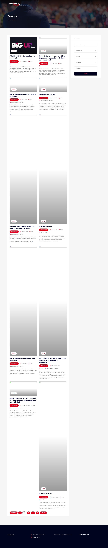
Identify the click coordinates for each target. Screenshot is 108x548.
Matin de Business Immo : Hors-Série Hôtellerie (23, 95)
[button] (85, 50)
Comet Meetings (15, 64)
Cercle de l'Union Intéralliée (47, 66)
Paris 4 (42, 499)
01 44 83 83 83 (36, 537)
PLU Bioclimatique (45, 226)
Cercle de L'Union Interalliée (17, 408)
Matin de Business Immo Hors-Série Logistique (22, 359)
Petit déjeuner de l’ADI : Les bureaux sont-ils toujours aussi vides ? (22, 227)
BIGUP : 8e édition (95, 4)
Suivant (43, 512)
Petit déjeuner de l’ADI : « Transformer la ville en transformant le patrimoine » (52, 360)
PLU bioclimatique (45, 494)
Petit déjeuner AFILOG (47, 95)
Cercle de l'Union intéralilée (17, 234)
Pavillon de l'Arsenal (45, 232)
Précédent (13, 512)
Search (86, 73)
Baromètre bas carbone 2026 (80, 4)
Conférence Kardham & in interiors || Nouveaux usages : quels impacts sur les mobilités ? (23, 400)
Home (8, 20)
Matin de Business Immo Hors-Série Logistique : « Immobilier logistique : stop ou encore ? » (52, 58)
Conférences (14, 61)
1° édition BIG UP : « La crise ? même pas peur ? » (22, 57)
